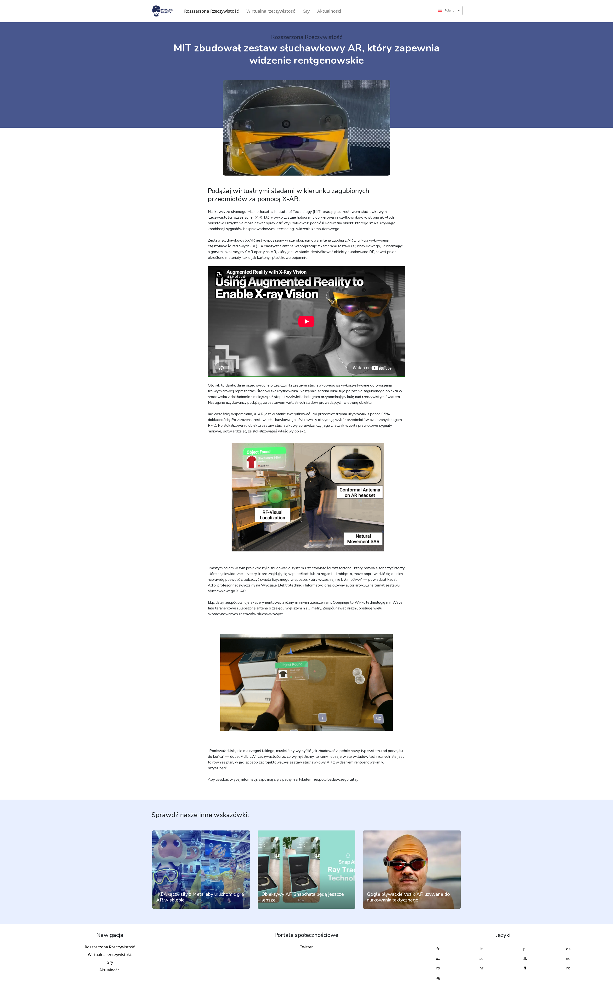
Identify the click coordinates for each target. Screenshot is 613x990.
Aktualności (329, 11)
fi (525, 968)
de (568, 948)
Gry (306, 11)
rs (438, 968)
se (481, 958)
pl (525, 948)
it (481, 948)
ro (568, 968)
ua (438, 958)
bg (438, 977)
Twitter (306, 947)
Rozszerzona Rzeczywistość (211, 11)
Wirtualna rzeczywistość (270, 11)
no (568, 958)
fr (438, 948)
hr (481, 968)
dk (524, 958)
